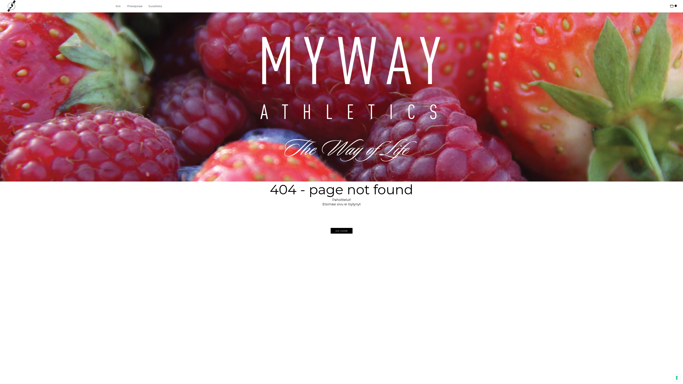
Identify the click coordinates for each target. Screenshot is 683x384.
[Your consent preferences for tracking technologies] (676, 377)
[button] (342, 231)
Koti (118, 6)
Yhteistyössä (134, 6)
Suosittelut (155, 6)
